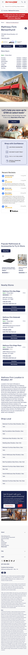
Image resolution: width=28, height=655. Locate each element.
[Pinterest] (12, 561)
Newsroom (3, 544)
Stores (2, 22)
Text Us (21, 46)
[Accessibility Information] (3, 573)
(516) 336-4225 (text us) (9, 303)
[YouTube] (7, 561)
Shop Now (6, 251)
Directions (14, 307)
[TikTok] (14, 561)
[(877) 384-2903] (22, 1)
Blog (2, 540)
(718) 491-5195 (7, 301)
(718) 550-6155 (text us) (9, 358)
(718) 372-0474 (5, 38)
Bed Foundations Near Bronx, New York (13, 462)
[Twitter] (2, 561)
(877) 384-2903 (5, 564)
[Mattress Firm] (11, 2)
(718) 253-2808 (7, 329)
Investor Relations (5, 545)
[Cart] (25, 1)
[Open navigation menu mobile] (2, 1)
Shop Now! (18, 18)
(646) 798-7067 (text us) (9, 331)
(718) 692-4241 (7, 356)
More (2, 610)
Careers (3, 541)
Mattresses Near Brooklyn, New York (13, 438)
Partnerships (4, 542)
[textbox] (15, 6)
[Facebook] (4, 561)
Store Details (14, 310)
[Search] (3, 6)
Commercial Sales (5, 538)
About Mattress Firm (5, 536)
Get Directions (7, 46)
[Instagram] (9, 561)
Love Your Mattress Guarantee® (8, 537)
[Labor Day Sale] (14, 138)
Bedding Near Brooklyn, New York (12, 443)
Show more (4, 546)
